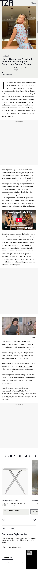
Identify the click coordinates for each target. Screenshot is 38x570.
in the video (11, 172)
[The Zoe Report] (6, 3)
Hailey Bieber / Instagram (37, 27)
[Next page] (34, 519)
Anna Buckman (8, 74)
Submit (6, 557)
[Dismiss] (34, 551)
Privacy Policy (7, 563)
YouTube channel (25, 366)
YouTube (34, 337)
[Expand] (28, 551)
